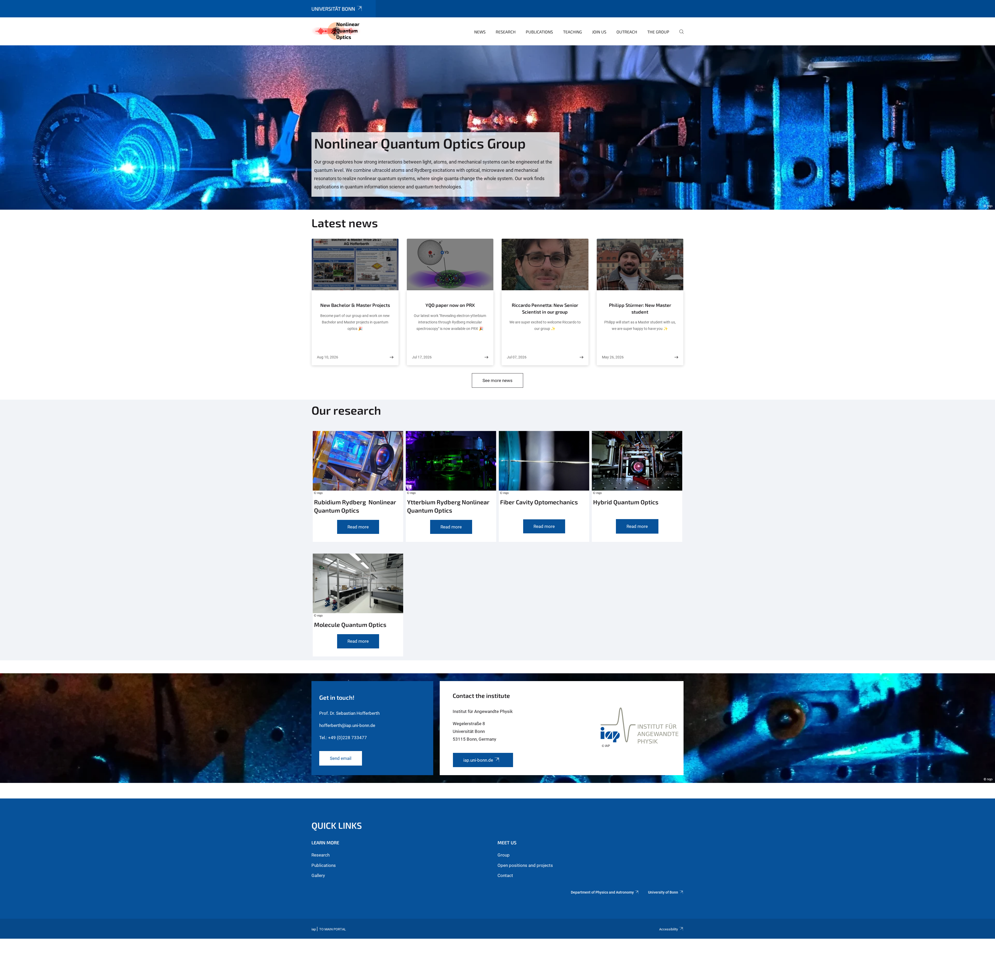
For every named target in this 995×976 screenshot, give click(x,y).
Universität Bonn (333, 9)
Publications (539, 31)
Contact (505, 875)
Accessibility (668, 929)
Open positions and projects (525, 865)
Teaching (572, 31)
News (480, 31)
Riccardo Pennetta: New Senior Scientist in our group (545, 308)
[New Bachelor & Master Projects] (391, 357)
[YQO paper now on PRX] (486, 357)
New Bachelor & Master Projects (355, 305)
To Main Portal (332, 929)
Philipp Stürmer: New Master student (640, 308)
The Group (658, 31)
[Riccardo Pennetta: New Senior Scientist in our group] (581, 357)
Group (503, 855)
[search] (679, 35)
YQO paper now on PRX (450, 305)
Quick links (336, 825)
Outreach (626, 31)
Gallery (318, 875)
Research (506, 31)
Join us (599, 31)
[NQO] (336, 31)
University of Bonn (663, 892)
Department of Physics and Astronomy (602, 892)
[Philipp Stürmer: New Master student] (676, 357)
